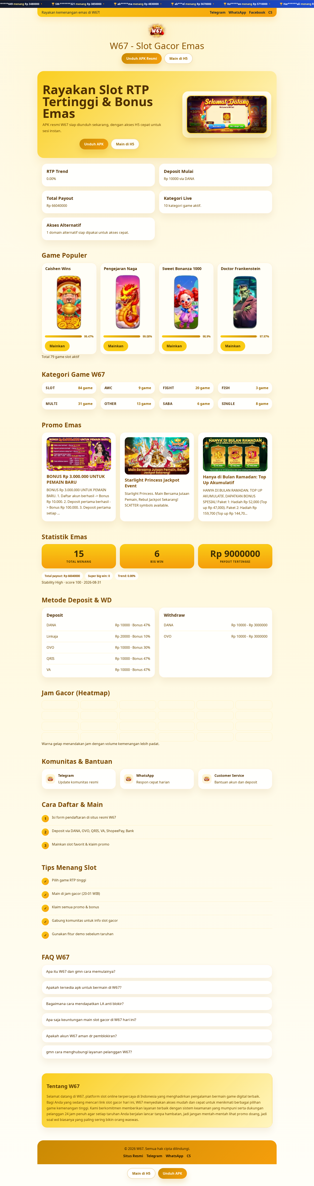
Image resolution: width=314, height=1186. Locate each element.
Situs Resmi (133, 1156)
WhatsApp (237, 12)
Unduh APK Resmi (141, 58)
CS (270, 12)
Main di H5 (178, 58)
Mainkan (57, 346)
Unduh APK (94, 144)
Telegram (218, 12)
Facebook (257, 12)
